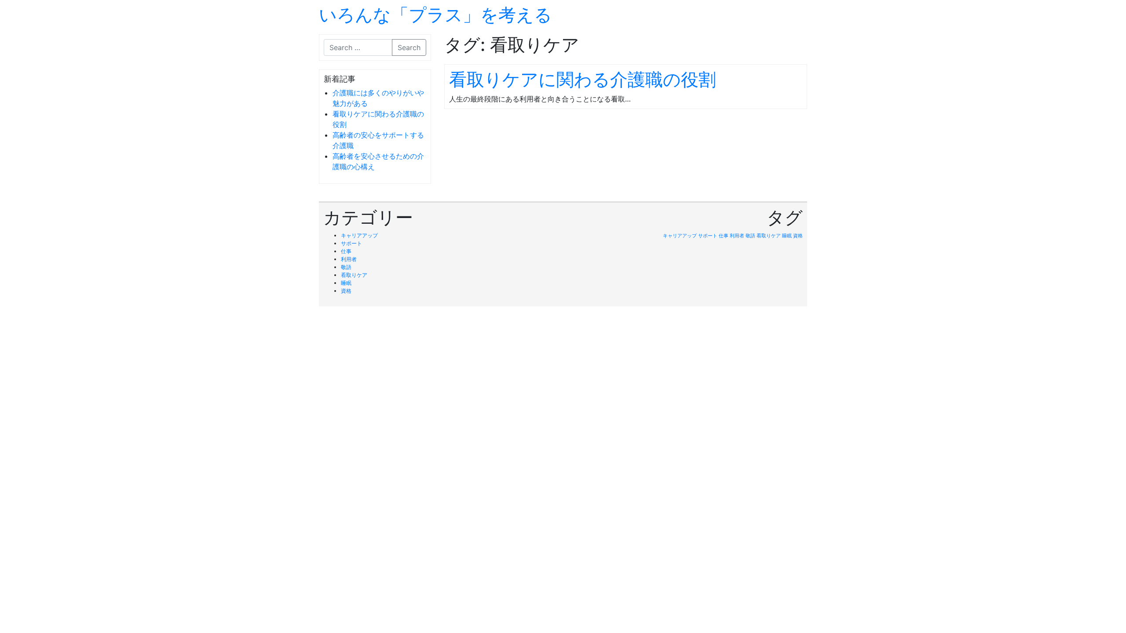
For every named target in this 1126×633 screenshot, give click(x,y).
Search (409, 47)
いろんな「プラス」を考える (435, 14)
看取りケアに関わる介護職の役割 (582, 79)
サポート (351, 243)
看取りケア (354, 275)
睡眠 (346, 283)
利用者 (349, 259)
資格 (346, 290)
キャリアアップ (359, 235)
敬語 (346, 267)
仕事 (346, 251)
